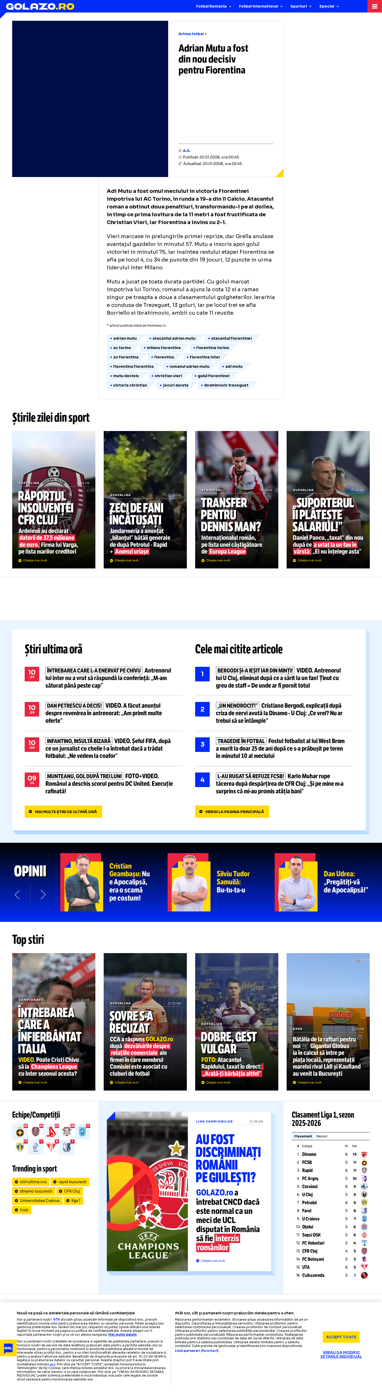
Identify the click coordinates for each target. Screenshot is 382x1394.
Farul (306, 1211)
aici (52, 1364)
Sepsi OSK (311, 1235)
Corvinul (310, 1186)
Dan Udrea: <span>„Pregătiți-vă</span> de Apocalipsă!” (328, 882)
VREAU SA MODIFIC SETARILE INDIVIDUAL (341, 1354)
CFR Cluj (72, 1191)
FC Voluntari (313, 1243)
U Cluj (307, 1194)
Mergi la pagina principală (235, 811)
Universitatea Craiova (40, 1200)
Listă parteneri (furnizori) (197, 1351)
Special (326, 6)
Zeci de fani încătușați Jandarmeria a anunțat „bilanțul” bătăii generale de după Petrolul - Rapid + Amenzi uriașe (145, 499)
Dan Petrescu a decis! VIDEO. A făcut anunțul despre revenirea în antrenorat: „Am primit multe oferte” (104, 713)
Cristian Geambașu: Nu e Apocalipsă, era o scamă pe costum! (114, 882)
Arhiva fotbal (191, 33)
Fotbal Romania (211, 6)
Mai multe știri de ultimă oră (66, 811)
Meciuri (321, 1136)
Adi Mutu (233, 366)
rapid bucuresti (72, 1182)
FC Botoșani (313, 1259)
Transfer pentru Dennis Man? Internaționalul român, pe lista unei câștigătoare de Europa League (236, 499)
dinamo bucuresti (36, 1191)
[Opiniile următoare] (42, 894)
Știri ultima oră (53, 649)
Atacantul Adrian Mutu (174, 338)
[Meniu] (374, 6)
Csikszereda (313, 1275)
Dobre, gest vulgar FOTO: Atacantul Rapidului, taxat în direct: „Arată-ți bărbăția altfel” (236, 1022)
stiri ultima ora (33, 1182)
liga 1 (75, 1200)
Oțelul (307, 1227)
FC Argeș (310, 1178)
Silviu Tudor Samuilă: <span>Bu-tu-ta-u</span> (221, 882)
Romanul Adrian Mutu (189, 366)
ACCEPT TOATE (341, 1337)
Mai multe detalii (122, 1334)
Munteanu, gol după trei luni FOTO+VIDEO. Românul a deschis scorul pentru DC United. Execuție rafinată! (104, 783)
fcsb (24, 1210)
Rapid (307, 1170)
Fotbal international (258, 6)
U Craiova (310, 1219)
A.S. (186, 150)
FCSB (307, 1162)
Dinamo (309, 1154)
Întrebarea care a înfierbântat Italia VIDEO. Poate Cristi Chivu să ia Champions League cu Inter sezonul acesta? (53, 1022)
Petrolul (309, 1203)
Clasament (303, 1136)
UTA (306, 1267)
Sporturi (299, 6)
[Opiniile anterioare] (17, 894)
